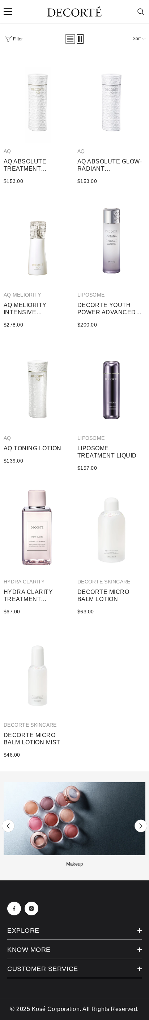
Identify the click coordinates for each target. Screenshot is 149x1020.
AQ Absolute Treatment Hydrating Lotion (34, 165)
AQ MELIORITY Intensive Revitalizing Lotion (36, 309)
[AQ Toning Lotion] (38, 385)
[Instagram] (31, 908)
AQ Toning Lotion (32, 448)
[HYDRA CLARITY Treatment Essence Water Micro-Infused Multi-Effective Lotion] (38, 529)
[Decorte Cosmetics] (74, 818)
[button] (70, 39)
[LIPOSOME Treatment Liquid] (111, 385)
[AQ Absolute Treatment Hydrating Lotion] (38, 98)
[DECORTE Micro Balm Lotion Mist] (38, 672)
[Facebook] (14, 908)
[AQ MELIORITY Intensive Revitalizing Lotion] (38, 242)
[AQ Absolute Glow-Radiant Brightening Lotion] (111, 98)
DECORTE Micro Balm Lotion (103, 595)
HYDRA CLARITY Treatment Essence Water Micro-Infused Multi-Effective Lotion (31, 596)
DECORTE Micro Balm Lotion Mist (32, 738)
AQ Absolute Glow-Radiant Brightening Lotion (110, 165)
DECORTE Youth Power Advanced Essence (106, 309)
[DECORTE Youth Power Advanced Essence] (111, 242)
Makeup (74, 864)
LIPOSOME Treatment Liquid (107, 452)
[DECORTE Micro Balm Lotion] (111, 529)
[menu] (8, 11)
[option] (74, 826)
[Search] (141, 12)
